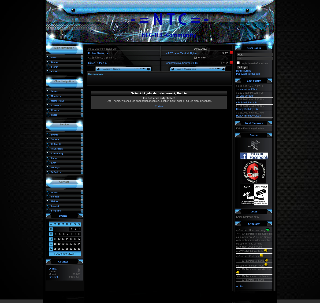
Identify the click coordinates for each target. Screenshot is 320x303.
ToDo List (56, 172)
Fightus (55, 197)
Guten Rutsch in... (98, 63)
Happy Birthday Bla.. (247, 109)
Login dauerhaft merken (254, 63)
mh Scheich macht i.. (248, 102)
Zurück (159, 106)
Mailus (54, 201)
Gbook (54, 62)
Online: (53, 268)
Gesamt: (54, 277)
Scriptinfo (56, 211)
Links (54, 158)
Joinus (54, 192)
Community (57, 153)
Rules (54, 115)
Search (54, 67)
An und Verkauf (244, 95)
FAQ (53, 163)
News (54, 57)
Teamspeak (57, 149)
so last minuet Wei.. (247, 89)
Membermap (57, 101)
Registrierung (243, 70)
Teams (54, 91)
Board (54, 71)
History (55, 110)
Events (54, 135)
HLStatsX (56, 144)
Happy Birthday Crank (248, 115)
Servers (55, 139)
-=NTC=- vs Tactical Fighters (182, 53)
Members (56, 96)
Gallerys (55, 167)
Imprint (55, 206)
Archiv (239, 286)
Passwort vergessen (248, 73)
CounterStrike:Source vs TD (182, 63)
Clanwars (56, 105)
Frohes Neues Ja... (99, 53)
